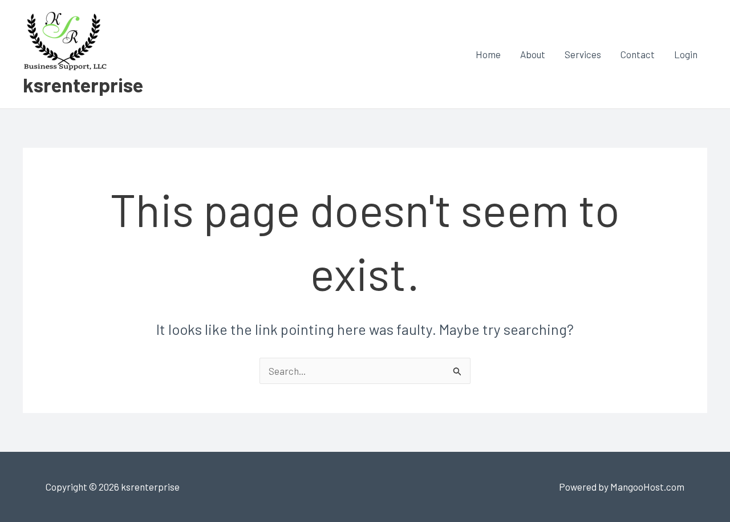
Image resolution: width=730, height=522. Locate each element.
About (532, 54)
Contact (637, 54)
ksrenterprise (83, 84)
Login (685, 54)
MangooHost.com (647, 486)
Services (583, 54)
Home (488, 54)
